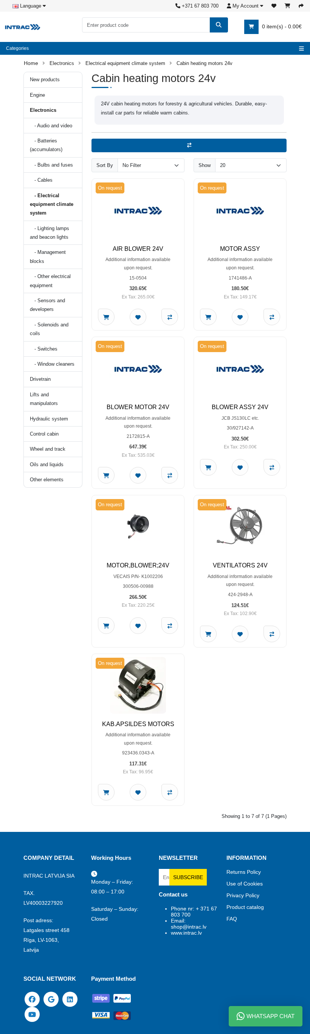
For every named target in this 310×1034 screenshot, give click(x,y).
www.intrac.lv (186, 933)
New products (45, 79)
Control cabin (44, 434)
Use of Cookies (244, 884)
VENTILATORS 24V (240, 565)
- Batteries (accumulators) (46, 145)
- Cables (41, 180)
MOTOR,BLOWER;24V (138, 565)
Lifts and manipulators (44, 399)
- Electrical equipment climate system (51, 204)
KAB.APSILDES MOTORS (138, 724)
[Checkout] (301, 6)
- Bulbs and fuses (51, 165)
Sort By (104, 165)
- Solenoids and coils (49, 329)
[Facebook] (32, 999)
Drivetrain (40, 379)
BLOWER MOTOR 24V (138, 407)
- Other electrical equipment (50, 281)
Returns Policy (243, 872)
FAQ (231, 919)
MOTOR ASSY (240, 249)
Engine (37, 95)
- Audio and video (51, 125)
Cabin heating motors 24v (204, 63)
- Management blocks (48, 256)
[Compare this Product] (169, 317)
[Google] (51, 999)
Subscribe (188, 877)
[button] (245, 6)
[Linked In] (70, 999)
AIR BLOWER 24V (138, 249)
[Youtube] (32, 1014)
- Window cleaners (52, 364)
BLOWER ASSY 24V (240, 407)
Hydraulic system (49, 419)
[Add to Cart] (106, 317)
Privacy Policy (242, 895)
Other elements (47, 479)
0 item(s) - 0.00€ (281, 26)
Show (204, 165)
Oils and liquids (47, 464)
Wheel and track (47, 449)
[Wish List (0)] (274, 6)
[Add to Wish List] (138, 317)
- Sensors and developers (47, 305)
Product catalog (245, 907)
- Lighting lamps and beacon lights (49, 233)
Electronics (62, 63)
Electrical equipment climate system (125, 63)
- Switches (43, 349)
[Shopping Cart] (287, 6)
